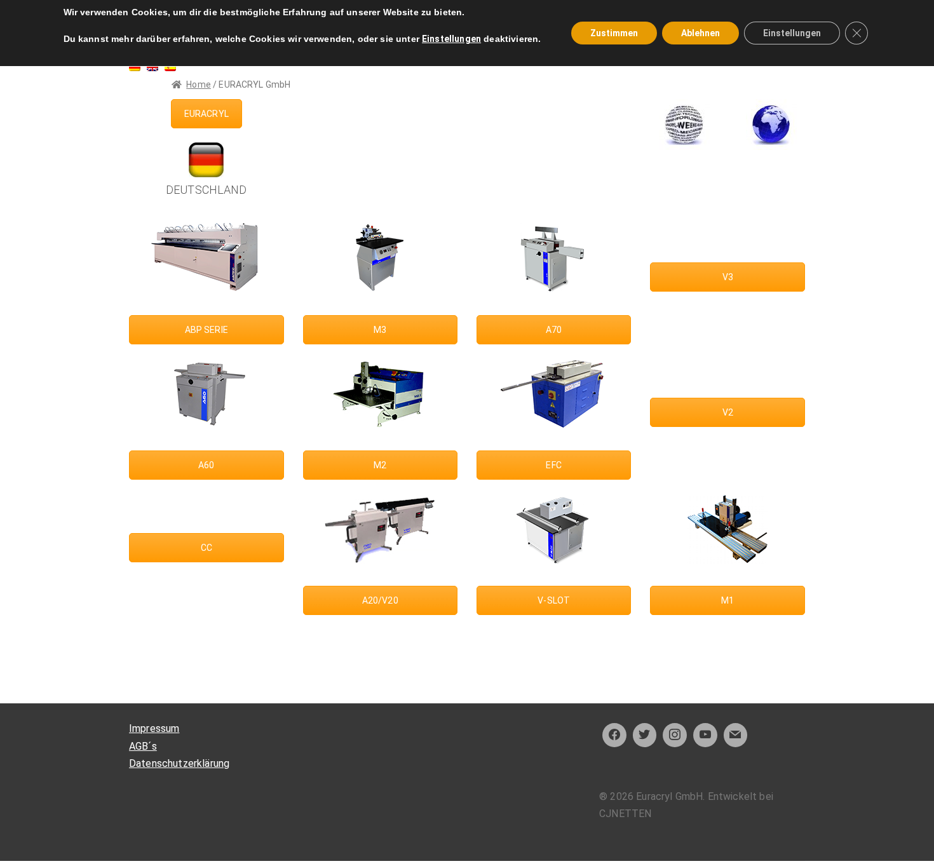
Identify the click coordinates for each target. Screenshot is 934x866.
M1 (727, 600)
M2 (380, 465)
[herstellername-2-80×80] (684, 124)
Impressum (154, 728)
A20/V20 (380, 600)
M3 (380, 330)
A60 (206, 465)
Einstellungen (451, 39)
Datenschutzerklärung (179, 763)
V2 (727, 412)
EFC (553, 465)
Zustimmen (614, 33)
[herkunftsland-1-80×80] (771, 124)
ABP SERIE (206, 330)
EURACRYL (206, 114)
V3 (727, 277)
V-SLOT (554, 600)
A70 (554, 330)
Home (198, 84)
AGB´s (143, 746)
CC (206, 548)
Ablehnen (700, 33)
